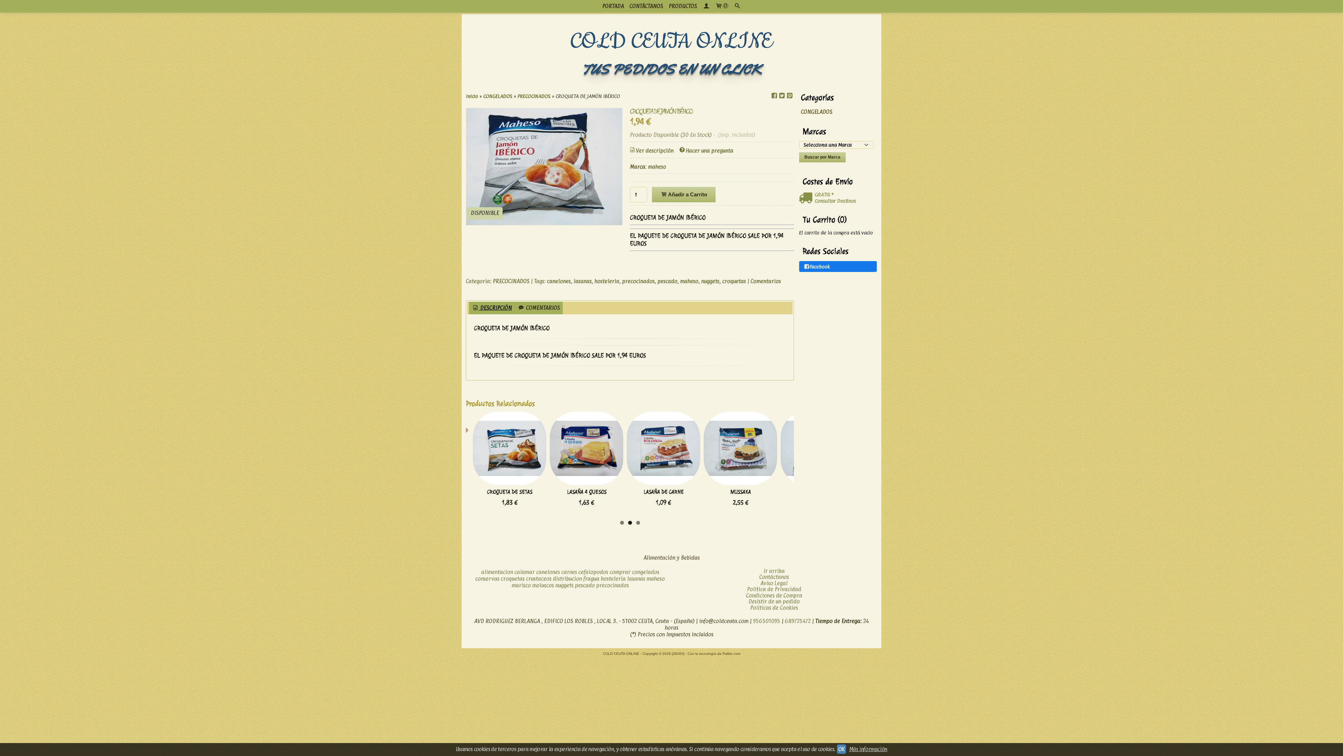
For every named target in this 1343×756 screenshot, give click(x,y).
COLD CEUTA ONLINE (672, 41)
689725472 (798, 621)
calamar (524, 572)
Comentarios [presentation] (542, 307)
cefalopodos (593, 572)
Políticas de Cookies (774, 607)
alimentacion (497, 572)
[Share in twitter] (782, 95)
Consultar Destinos (835, 201)
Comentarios (766, 281)
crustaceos (539, 578)
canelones (559, 281)
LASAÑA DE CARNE (664, 492)
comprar (620, 572)
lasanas (583, 281)
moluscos (543, 585)
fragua (591, 578)
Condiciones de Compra (774, 595)
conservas (487, 578)
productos (683, 6)
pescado (667, 281)
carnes (569, 572)
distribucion (567, 578)
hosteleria (607, 281)
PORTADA (613, 6)
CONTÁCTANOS (646, 6)
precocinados (638, 281)
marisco (521, 585)
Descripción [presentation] (495, 307)
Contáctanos (774, 577)
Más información (868, 749)
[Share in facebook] (774, 95)
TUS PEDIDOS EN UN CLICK (671, 69)
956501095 (766, 621)
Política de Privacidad (774, 589)
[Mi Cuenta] (706, 6)
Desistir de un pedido (774, 601)
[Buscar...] (737, 6)
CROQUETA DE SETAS (509, 492)
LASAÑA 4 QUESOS (586, 492)
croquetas (734, 281)
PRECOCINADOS (511, 281)
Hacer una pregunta (709, 150)
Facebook (820, 267)
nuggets (710, 281)
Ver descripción (655, 150)
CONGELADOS (816, 111)
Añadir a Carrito (687, 194)
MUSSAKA (740, 492)
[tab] (492, 308)
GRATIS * (824, 194)
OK (841, 749)
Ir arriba (774, 571)
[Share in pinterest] (790, 95)
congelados (645, 572)
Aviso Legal (774, 583)
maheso (657, 166)
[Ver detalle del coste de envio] (807, 198)
